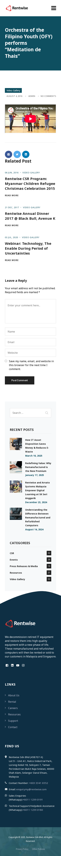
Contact (12, 727)
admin (31, 96)
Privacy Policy (22, 849)
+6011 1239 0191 (33, 799)
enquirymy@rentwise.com (31, 789)
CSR (12, 553)
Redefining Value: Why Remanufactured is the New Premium (38, 467)
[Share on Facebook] (8, 154)
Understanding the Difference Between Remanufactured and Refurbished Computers (37, 517)
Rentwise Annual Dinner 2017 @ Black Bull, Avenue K (30, 216)
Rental (12, 701)
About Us (13, 695)
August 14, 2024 (34, 529)
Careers (13, 708)
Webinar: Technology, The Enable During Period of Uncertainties (28, 248)
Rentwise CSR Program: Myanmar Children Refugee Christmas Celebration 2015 (30, 183)
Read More (12, 195)
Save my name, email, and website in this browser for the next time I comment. (31, 365)
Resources (16, 572)
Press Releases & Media (24, 566)
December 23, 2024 (36, 502)
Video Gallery (13, 90)
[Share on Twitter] (17, 154)
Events (14, 559)
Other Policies (38, 849)
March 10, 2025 (33, 455)
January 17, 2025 (34, 475)
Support (13, 721)
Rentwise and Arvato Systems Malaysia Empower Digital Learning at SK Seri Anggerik (37, 490)
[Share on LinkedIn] (25, 154)
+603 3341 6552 (38, 783)
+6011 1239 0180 (33, 809)
